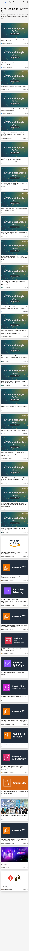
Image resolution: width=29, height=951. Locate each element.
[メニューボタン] (2, 1)
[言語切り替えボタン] (23, 1)
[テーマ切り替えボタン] (27, 2)
